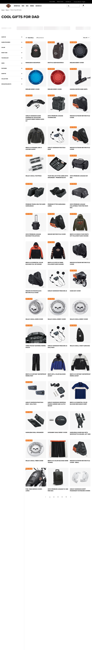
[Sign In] (83, 5)
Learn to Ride (52, 1)
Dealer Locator (60, 1)
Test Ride (67, 1)
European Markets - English (79, 1)
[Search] (73, 6)
